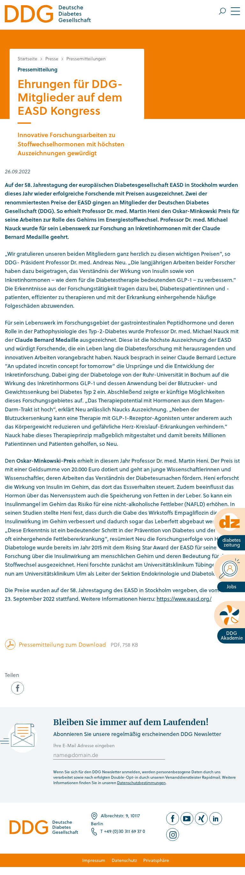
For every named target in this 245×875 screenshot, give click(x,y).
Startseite (27, 58)
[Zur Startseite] (48, 15)
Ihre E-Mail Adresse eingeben (84, 745)
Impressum (93, 860)
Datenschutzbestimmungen (141, 782)
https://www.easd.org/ (184, 599)
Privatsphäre (156, 860)
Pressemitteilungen (86, 58)
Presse (51, 58)
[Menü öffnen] (229, 11)
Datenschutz (124, 860)
